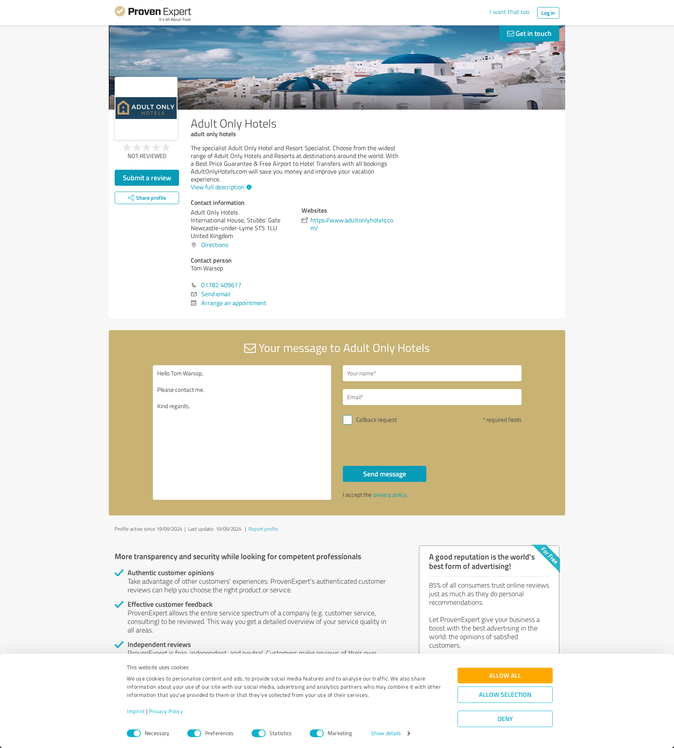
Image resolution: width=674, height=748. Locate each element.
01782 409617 (221, 285)
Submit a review (147, 177)
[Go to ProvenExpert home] (153, 15)
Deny (505, 718)
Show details (386, 733)
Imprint (136, 711)
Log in (548, 12)
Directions (214, 244)
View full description (218, 187)
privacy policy (390, 494)
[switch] (194, 733)
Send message (384, 474)
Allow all (505, 675)
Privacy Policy (166, 711)
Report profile (263, 528)
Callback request (376, 420)
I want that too (509, 11)
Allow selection (505, 694)
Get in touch (533, 33)
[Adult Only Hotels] (146, 108)
